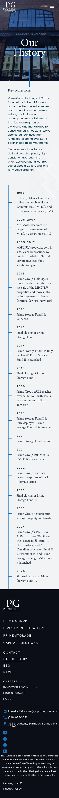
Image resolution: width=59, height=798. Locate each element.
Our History (15, 659)
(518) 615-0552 (18, 717)
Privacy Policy (12, 788)
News (8, 672)
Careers (10, 681)
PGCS (7, 699)
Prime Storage (17, 635)
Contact (11, 652)
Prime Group (15, 621)
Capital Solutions (20, 643)
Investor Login (16, 687)
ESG (6, 665)
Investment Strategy (23, 628)
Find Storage (14, 693)
